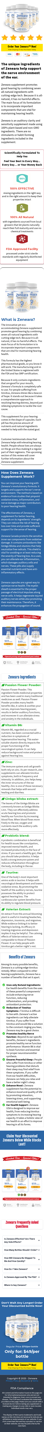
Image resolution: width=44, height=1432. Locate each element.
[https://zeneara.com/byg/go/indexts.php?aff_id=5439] (22, 639)
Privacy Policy (12, 1381)
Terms (35, 1381)
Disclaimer (26, 1381)
